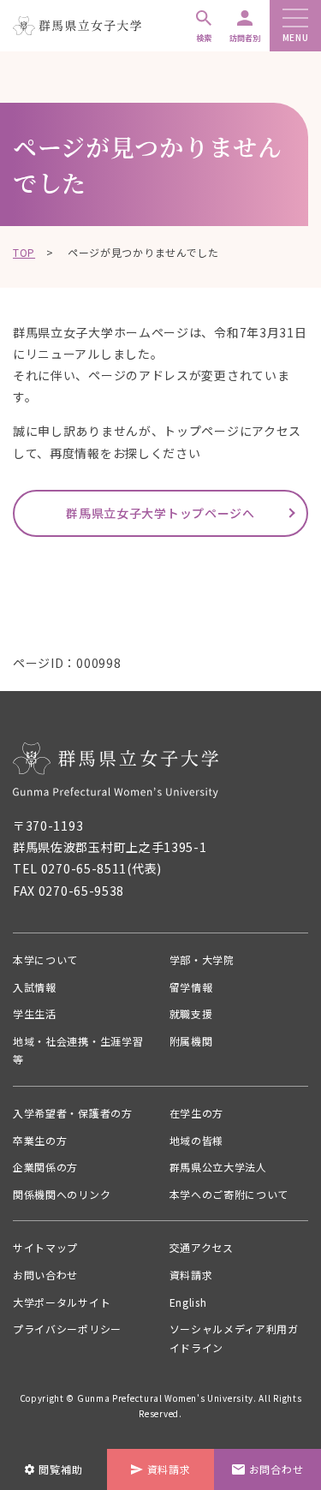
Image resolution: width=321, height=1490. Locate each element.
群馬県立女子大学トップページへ (160, 513)
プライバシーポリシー (67, 1328)
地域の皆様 (196, 1140)
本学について (45, 959)
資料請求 (191, 1274)
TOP (24, 252)
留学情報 (191, 987)
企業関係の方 (45, 1166)
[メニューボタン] (295, 19)
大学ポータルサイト (61, 1302)
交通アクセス (201, 1247)
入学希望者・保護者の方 (73, 1113)
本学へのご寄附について (229, 1194)
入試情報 (34, 987)
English (188, 1302)
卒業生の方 (40, 1140)
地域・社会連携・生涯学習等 (78, 1050)
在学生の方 (196, 1113)
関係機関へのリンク (61, 1194)
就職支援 (191, 1013)
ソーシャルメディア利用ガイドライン (234, 1338)
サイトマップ (45, 1247)
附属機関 (191, 1041)
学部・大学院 (202, 959)
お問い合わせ (45, 1274)
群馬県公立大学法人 (218, 1166)
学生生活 (34, 1013)
